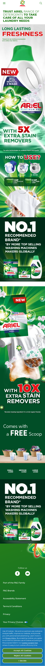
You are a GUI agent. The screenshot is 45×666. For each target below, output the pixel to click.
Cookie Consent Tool (30, 643)
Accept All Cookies (22, 650)
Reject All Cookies (22, 656)
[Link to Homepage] (23, 3)
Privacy (6, 614)
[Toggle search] (41, 3)
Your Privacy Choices (13, 622)
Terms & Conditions (12, 606)
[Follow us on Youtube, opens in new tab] (27, 573)
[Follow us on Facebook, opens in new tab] (17, 573)
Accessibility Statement (14, 598)
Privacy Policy (10, 638)
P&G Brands (9, 591)
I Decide (22, 661)
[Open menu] (4, 3)
